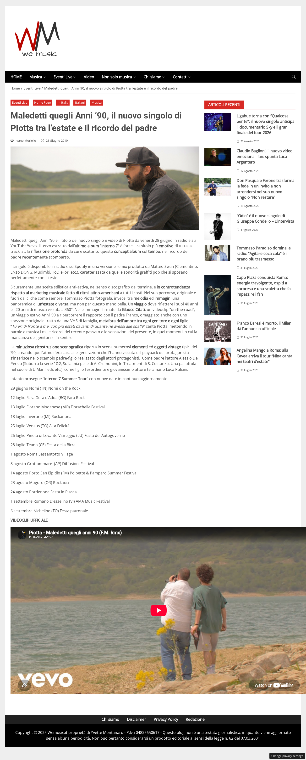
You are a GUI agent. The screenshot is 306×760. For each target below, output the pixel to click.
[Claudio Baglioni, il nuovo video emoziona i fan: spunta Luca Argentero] (217, 157)
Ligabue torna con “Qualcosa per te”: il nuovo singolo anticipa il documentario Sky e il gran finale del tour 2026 (266, 124)
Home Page (42, 102)
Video (89, 76)
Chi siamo (152, 76)
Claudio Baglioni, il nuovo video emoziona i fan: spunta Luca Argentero (265, 156)
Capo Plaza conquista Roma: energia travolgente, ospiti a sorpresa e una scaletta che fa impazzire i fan (264, 286)
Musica (35, 76)
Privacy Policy (166, 719)
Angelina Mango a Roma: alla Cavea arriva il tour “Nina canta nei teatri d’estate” (264, 356)
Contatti (180, 76)
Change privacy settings (287, 756)
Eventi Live (63, 76)
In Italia (63, 102)
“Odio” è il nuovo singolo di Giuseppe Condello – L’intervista (265, 218)
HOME (16, 76)
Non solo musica (117, 76)
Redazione (195, 719)
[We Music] (37, 38)
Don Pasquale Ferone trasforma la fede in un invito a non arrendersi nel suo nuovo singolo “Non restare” (266, 189)
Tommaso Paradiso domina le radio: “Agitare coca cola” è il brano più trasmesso (264, 253)
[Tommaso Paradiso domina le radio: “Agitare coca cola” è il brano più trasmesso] (217, 253)
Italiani (80, 102)
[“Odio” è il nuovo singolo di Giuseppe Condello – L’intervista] (217, 226)
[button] (293, 77)
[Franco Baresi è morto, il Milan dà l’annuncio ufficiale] (217, 331)
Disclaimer (136, 719)
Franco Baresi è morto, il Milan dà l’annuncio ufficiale (264, 326)
